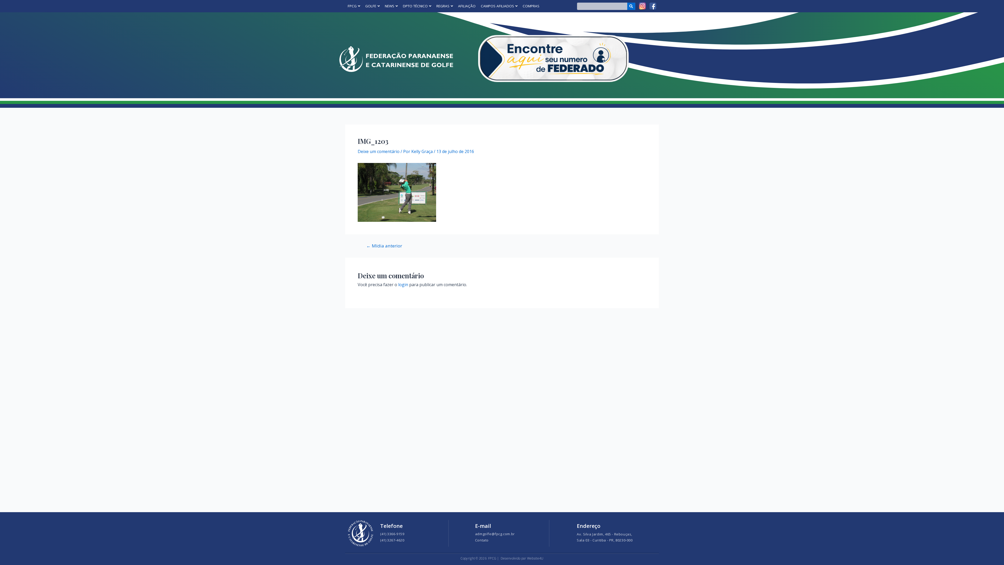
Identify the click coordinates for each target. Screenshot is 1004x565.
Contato (482, 540)
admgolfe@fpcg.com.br (495, 534)
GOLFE (370, 6)
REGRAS (442, 6)
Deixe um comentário (379, 151)
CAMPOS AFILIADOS (497, 6)
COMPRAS (531, 6)
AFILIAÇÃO (467, 6)
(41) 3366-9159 (392, 534)
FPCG (352, 6)
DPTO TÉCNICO (415, 6)
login (403, 284)
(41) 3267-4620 (392, 540)
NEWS (389, 6)
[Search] (631, 6)
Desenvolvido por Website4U (522, 558)
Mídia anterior (384, 246)
